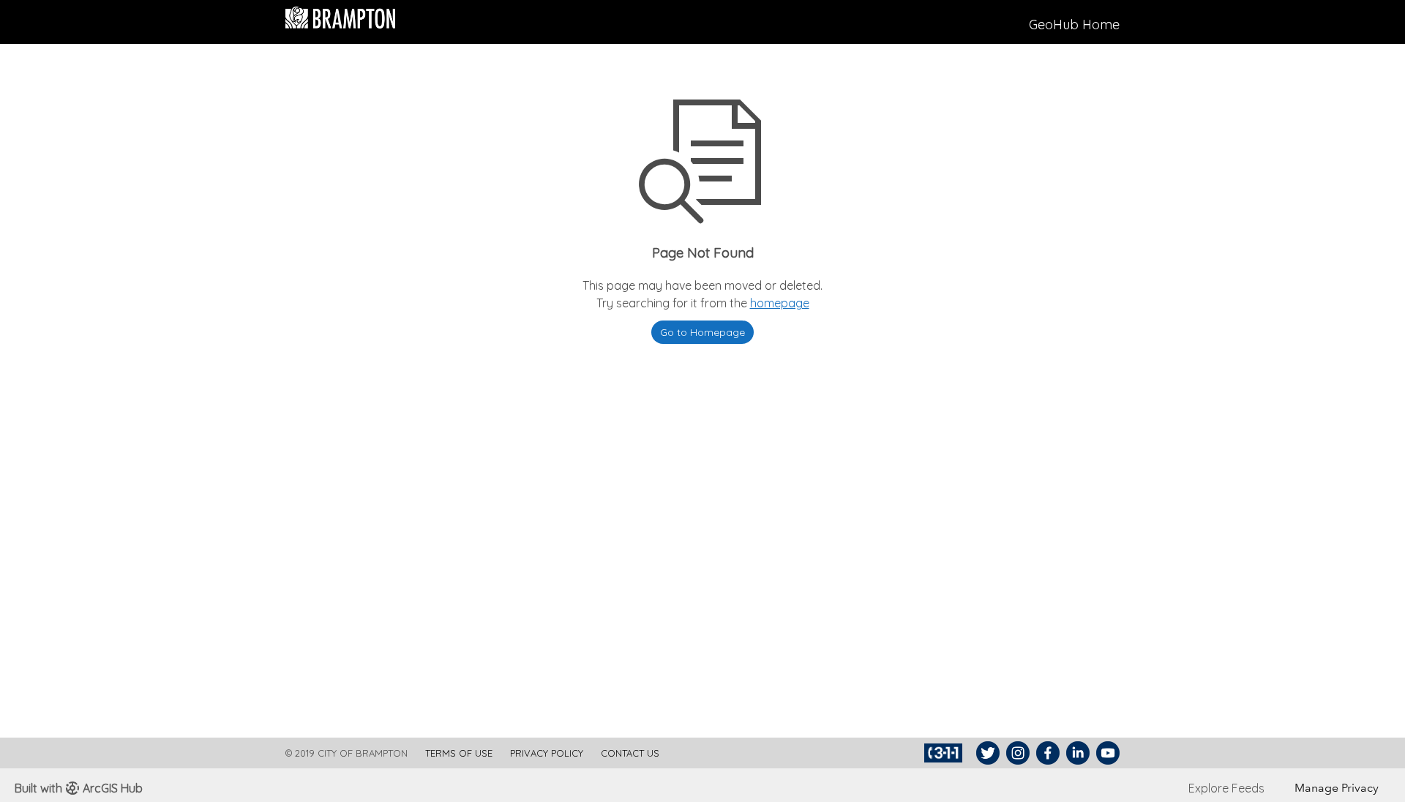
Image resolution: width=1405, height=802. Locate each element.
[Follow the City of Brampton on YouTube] (1106, 753)
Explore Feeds (1226, 788)
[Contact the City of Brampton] (945, 753)
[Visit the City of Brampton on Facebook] (1046, 753)
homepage (779, 303)
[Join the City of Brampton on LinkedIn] (1076, 753)
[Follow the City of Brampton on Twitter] (986, 753)
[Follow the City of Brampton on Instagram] (1016, 753)
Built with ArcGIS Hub (79, 788)
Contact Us (630, 753)
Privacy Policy (546, 753)
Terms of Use (458, 753)
